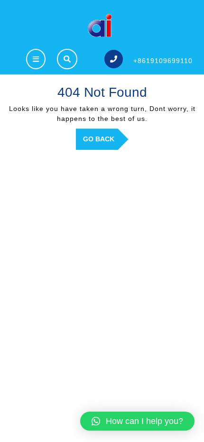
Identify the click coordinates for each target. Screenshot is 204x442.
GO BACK (106, 142)
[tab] (36, 59)
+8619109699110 (163, 60)
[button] (137, 421)
